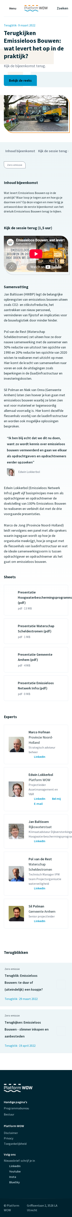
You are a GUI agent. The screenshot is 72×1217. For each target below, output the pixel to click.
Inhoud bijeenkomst (20, 151)
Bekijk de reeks (20, 80)
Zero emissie (14, 165)
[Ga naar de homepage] (36, 8)
